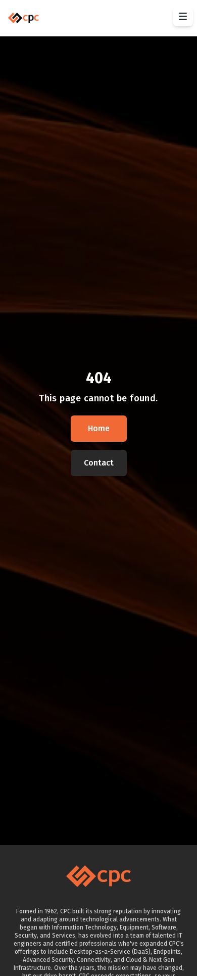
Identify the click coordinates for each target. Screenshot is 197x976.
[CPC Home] (23, 18)
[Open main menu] (183, 16)
